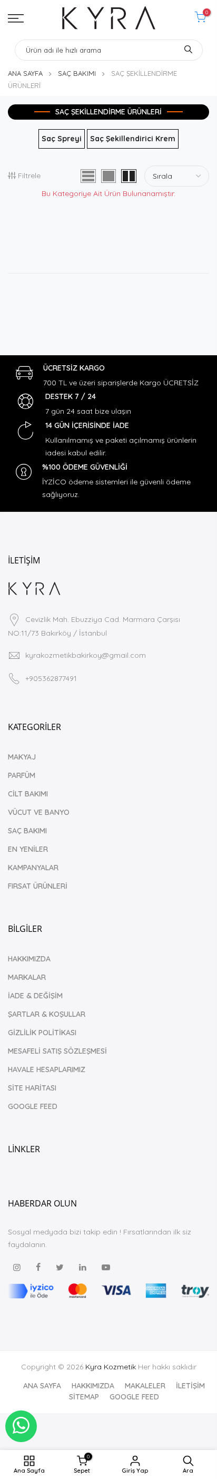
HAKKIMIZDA (29, 959)
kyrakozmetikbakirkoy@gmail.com (85, 655)
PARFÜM (21, 775)
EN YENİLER (28, 849)
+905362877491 (51, 678)
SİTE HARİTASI (32, 1088)
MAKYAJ (22, 757)
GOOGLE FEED (32, 1106)
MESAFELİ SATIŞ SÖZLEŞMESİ (57, 1051)
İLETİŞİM (190, 1385)
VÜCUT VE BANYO (39, 812)
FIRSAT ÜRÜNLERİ (37, 886)
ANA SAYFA (25, 73)
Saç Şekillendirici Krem (132, 138)
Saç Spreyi (62, 138)
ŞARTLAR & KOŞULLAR (46, 1014)
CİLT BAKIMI (28, 794)
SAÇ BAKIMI (77, 73)
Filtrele (29, 175)
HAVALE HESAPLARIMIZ (46, 1069)
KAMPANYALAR (33, 867)
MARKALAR (27, 977)
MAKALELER (145, 1385)
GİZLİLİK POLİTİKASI (42, 1032)
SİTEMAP (84, 1397)
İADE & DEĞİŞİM (35, 995)
